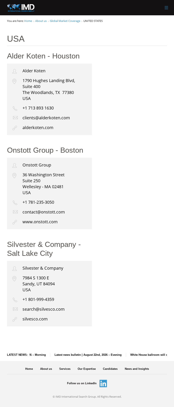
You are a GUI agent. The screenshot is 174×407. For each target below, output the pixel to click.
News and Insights (137, 368)
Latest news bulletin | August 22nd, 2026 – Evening (86, 354)
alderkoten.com (37, 127)
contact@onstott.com (43, 212)
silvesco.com (35, 319)
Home (28, 21)
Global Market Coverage (65, 21)
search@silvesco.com (43, 309)
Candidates (110, 368)
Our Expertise (87, 368)
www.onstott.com (40, 222)
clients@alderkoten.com (46, 118)
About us (41, 21)
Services (64, 368)
